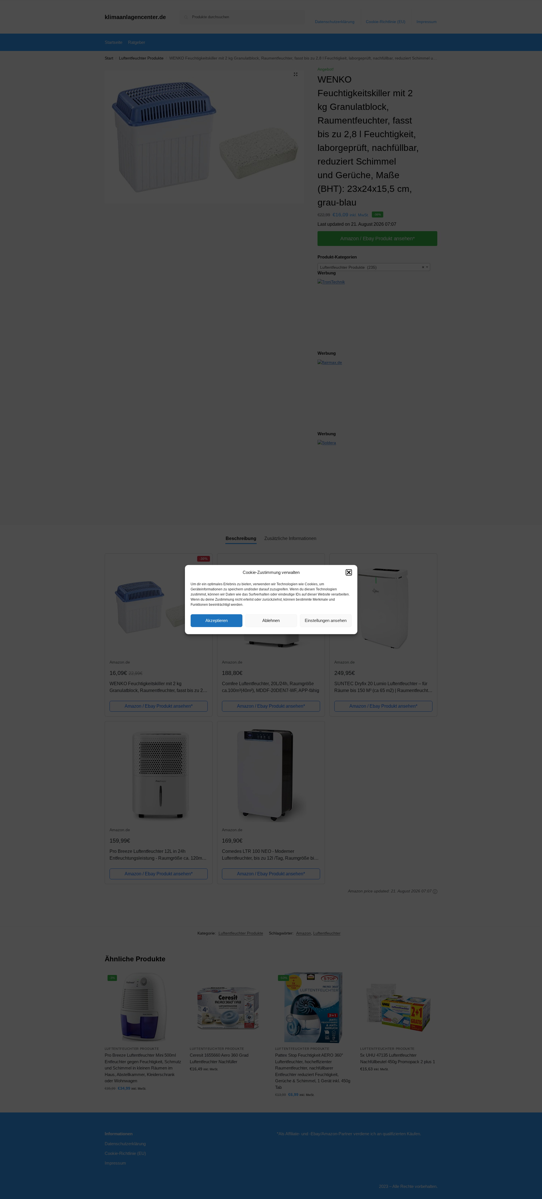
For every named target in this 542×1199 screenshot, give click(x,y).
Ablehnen (271, 620)
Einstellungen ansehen (326, 620)
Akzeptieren (216, 620)
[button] (349, 572)
